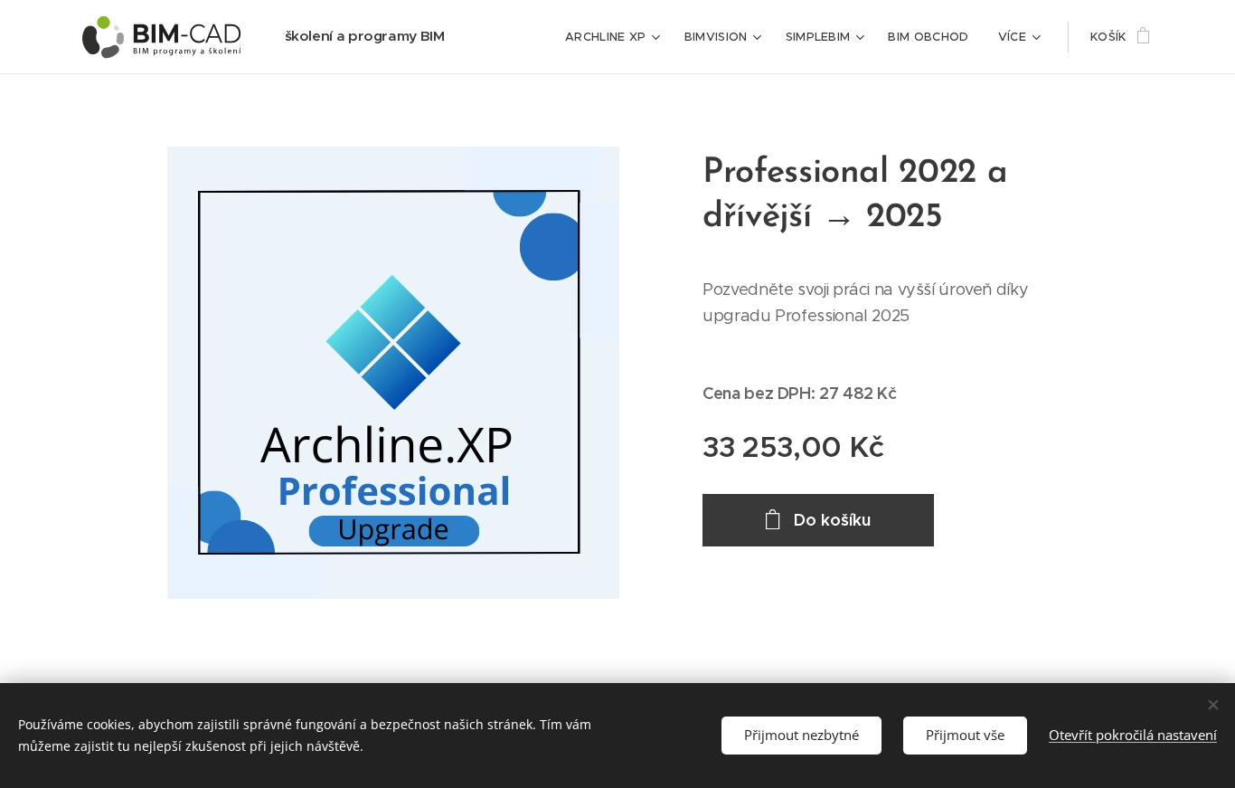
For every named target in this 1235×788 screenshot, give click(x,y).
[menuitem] (615, 37)
